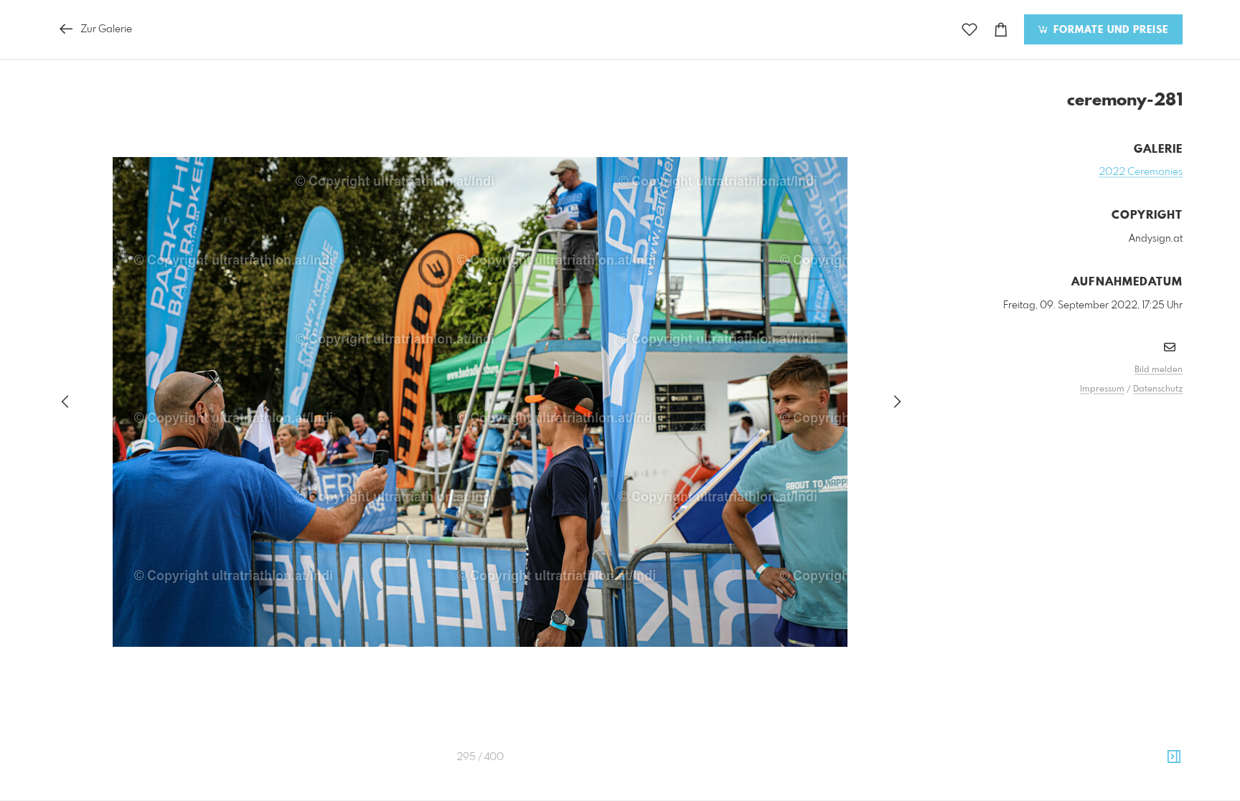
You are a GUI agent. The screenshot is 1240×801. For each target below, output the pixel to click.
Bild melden (1159, 370)
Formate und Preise (1109, 30)
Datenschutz (1158, 389)
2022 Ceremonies (1141, 172)
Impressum (1102, 389)
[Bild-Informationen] (1174, 757)
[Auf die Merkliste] (969, 29)
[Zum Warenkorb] (1001, 29)
